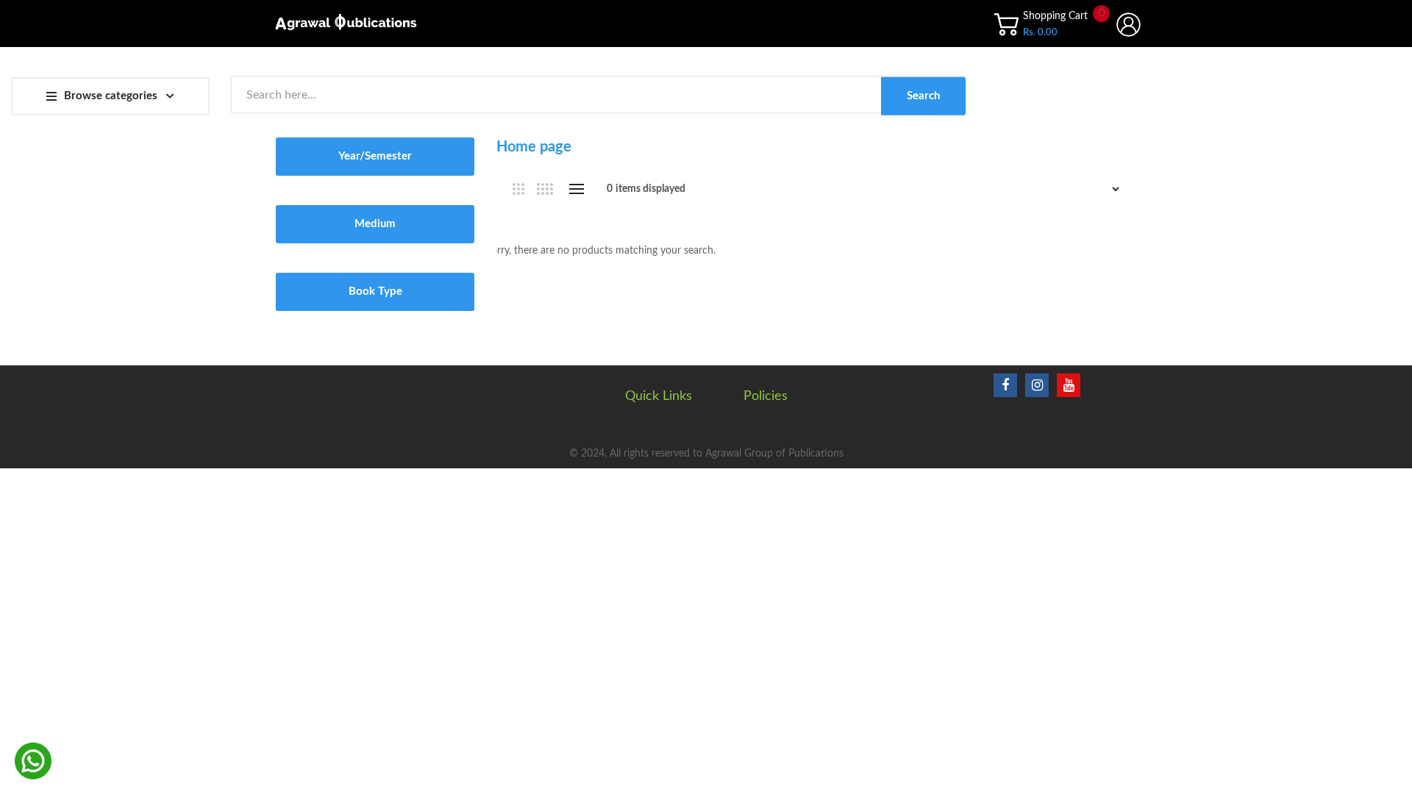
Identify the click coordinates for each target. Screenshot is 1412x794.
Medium (375, 223)
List (576, 189)
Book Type (375, 291)
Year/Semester (375, 156)
